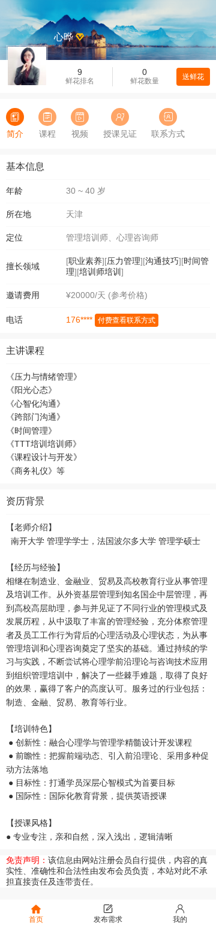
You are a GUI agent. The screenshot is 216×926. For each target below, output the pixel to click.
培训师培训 (100, 271)
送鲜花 (193, 77)
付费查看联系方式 (126, 320)
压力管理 (123, 261)
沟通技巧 (162, 261)
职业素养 (85, 261)
